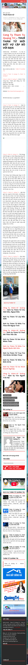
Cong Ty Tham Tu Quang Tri (14, 36)
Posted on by (9, 17)
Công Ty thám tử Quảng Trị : (10, 79)
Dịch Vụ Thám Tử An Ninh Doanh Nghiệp (14, 368)
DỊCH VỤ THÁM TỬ (9, 303)
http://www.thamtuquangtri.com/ (16, 91)
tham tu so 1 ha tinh (9, 400)
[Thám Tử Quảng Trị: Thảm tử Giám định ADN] (5, 525)
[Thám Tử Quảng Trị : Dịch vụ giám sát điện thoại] (5, 498)
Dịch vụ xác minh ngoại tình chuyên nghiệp (17, 413)
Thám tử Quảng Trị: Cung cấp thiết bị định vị (17, 547)
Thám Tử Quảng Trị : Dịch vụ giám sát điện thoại (17, 496)
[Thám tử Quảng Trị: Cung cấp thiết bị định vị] (5, 549)
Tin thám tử (9, 19)
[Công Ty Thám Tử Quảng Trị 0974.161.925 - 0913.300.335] (14, 7)
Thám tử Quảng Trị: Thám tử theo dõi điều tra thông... (17, 535)
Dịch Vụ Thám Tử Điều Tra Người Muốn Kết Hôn (14, 347)
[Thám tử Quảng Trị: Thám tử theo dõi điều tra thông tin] (5, 537)
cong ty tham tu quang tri (10, 397)
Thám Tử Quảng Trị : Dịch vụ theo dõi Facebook (17, 510)
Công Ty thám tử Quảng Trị (10, 154)
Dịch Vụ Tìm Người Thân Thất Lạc (17, 425)
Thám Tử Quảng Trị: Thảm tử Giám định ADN (17, 523)
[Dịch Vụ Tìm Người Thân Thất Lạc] (5, 427)
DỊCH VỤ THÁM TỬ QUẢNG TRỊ (14, 492)
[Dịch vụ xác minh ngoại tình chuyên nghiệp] (5, 415)
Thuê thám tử (8, 15)
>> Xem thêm (17, 627)
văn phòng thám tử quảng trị (11, 405)
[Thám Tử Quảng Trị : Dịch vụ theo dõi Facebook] (5, 512)
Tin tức (14, 19)
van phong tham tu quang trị (11, 403)
